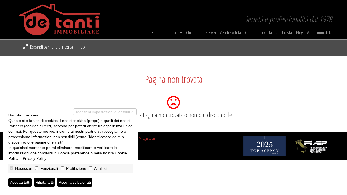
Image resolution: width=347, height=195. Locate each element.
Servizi (210, 32)
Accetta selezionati (75, 182)
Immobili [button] (172, 32)
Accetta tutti (20, 182)
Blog (299, 32)
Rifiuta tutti (45, 182)
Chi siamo (193, 32)
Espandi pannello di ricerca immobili (58, 47)
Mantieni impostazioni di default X (105, 112)
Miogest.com (147, 138)
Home (156, 32)
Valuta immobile (319, 32)
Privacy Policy (34, 158)
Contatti (251, 32)
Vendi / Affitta (230, 32)
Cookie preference (73, 153)
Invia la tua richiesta (276, 32)
